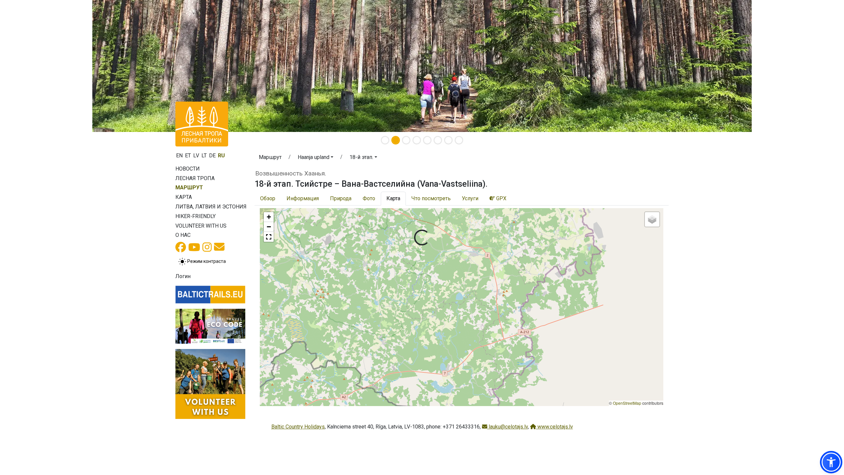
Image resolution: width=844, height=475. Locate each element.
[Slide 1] (385, 140)
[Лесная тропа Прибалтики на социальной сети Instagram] (207, 249)
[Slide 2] (395, 140)
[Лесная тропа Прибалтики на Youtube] (194, 249)
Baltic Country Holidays (298, 427)
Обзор (267, 198)
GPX (500, 198)
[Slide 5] (427, 140)
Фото (369, 198)
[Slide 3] (406, 140)
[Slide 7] (448, 140)
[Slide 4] (416, 140)
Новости (187, 169)
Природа (340, 198)
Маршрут (189, 187)
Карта (183, 197)
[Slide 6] (438, 140)
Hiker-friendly (195, 216)
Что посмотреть (431, 198)
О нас (183, 235)
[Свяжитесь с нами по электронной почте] (219, 249)
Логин (183, 276)
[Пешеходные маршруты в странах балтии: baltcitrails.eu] (210, 294)
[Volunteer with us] (210, 384)
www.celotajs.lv (554, 427)
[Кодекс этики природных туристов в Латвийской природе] (210, 326)
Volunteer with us (200, 226)
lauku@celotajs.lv (507, 427)
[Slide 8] (459, 140)
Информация (302, 198)
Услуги (470, 198)
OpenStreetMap (627, 403)
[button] (315, 158)
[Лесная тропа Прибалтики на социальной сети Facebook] (180, 249)
